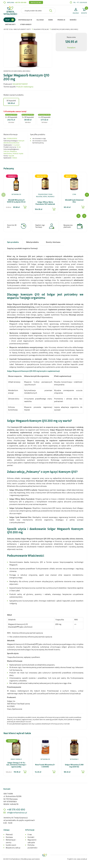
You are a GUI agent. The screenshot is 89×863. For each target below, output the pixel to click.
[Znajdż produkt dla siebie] (50, 10)
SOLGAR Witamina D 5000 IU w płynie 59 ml (16, 201)
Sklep (7, 20)
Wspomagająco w (25, 20)
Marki (50, 20)
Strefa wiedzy (26, 24)
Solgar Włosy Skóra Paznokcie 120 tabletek (45, 203)
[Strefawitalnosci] (10, 10)
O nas (30, 834)
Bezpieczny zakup (13, 847)
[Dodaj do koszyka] (25, 207)
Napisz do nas (36, 2)
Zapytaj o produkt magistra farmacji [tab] (22, 248)
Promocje (61, 20)
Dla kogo (40, 20)
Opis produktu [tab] (13, 242)
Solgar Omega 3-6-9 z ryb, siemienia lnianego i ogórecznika (16, 765)
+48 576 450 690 (20, 2)
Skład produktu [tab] (32, 242)
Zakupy (6, 830)
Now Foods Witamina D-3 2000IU (45, 766)
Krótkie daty (10, 24)
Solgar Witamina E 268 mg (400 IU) (74, 766)
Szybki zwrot (11, 845)
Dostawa (9, 837)
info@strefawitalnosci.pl (17, 812)
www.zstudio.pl (82, 859)
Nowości (73, 20)
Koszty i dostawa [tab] (53, 242)
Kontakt (31, 837)
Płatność (9, 834)
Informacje (29, 830)
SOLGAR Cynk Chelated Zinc (74, 201)
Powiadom (71, 47)
